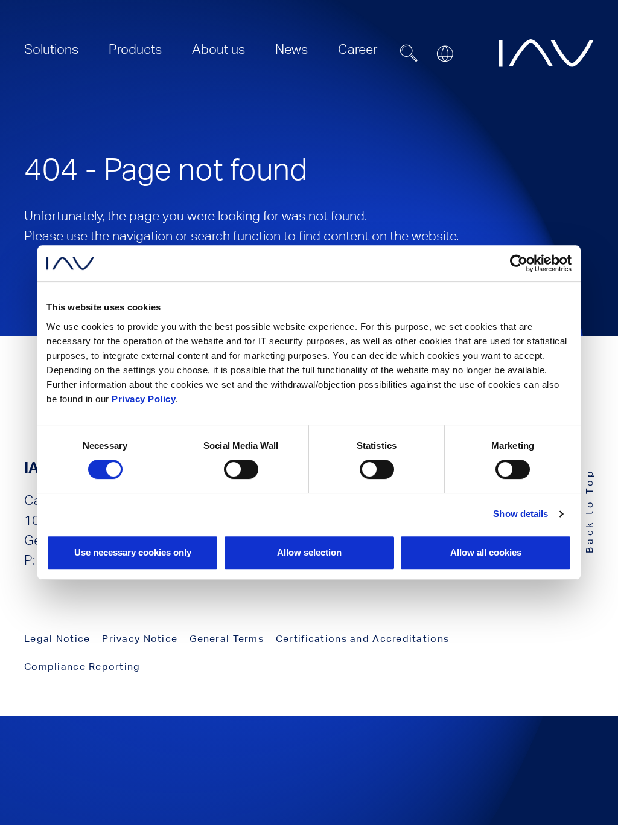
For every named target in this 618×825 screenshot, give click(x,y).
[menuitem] (51, 49)
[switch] (241, 469)
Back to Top (589, 510)
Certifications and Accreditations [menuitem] (362, 638)
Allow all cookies (485, 552)
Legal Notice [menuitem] (57, 638)
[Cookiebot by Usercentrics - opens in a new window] (519, 263)
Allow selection (309, 552)
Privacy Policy (144, 399)
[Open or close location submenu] (444, 53)
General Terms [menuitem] (227, 638)
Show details (520, 514)
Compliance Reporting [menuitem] (82, 666)
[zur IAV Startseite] (546, 53)
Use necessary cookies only (132, 552)
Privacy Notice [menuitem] (139, 638)
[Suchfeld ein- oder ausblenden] (409, 53)
